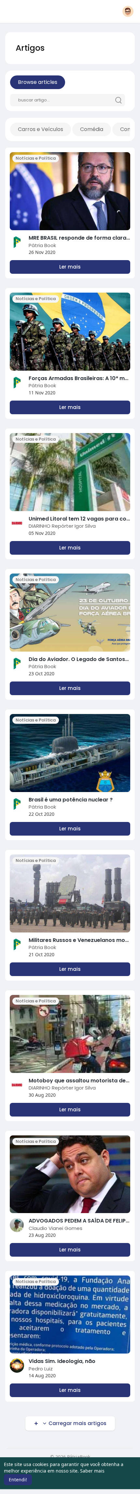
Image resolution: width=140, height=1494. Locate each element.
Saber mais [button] (92, 1471)
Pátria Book (42, 245)
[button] (128, 11)
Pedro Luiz (41, 1368)
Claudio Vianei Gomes (55, 1228)
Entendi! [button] (18, 1479)
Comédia (91, 129)
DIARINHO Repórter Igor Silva (62, 525)
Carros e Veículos (40, 129)
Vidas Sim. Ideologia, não (62, 1361)
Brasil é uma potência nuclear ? (71, 799)
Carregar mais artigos (76, 1423)
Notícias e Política (36, 158)
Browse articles (37, 82)
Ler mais (70, 266)
